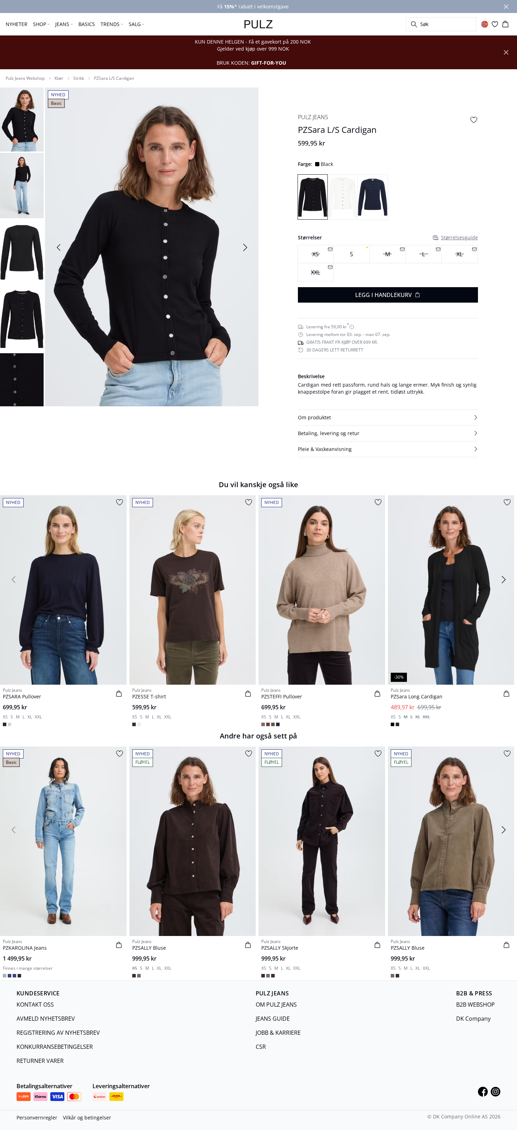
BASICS (86, 24)
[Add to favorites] (474, 120)
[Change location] (484, 24)
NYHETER (16, 24)
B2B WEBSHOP (475, 1004)
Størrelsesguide (459, 237)
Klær (59, 78)
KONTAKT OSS (35, 1004)
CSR (261, 1047)
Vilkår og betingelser (87, 1117)
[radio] (351, 254)
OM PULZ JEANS (276, 1004)
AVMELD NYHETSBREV (46, 1018)
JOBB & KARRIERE (278, 1033)
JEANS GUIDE (273, 1018)
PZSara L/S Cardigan (114, 78)
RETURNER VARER (40, 1061)
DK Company (473, 1018)
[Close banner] (506, 6)
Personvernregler (37, 1117)
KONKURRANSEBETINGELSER (55, 1047)
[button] (388, 417)
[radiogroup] (388, 263)
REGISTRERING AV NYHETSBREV (58, 1033)
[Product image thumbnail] (22, 118)
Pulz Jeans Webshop (25, 78)
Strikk (78, 78)
